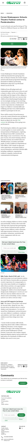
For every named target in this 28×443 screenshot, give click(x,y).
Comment (23, 383)
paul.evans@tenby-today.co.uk (9, 440)
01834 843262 (9, 436)
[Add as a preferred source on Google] (13, 39)
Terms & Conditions (6, 398)
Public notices (4, 404)
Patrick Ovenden (6, 32)
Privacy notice (21, 252)
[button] (3, 3)
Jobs (2, 402)
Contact (3, 399)
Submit (22, 248)
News (2, 13)
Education (9, 13)
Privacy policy (4, 401)
